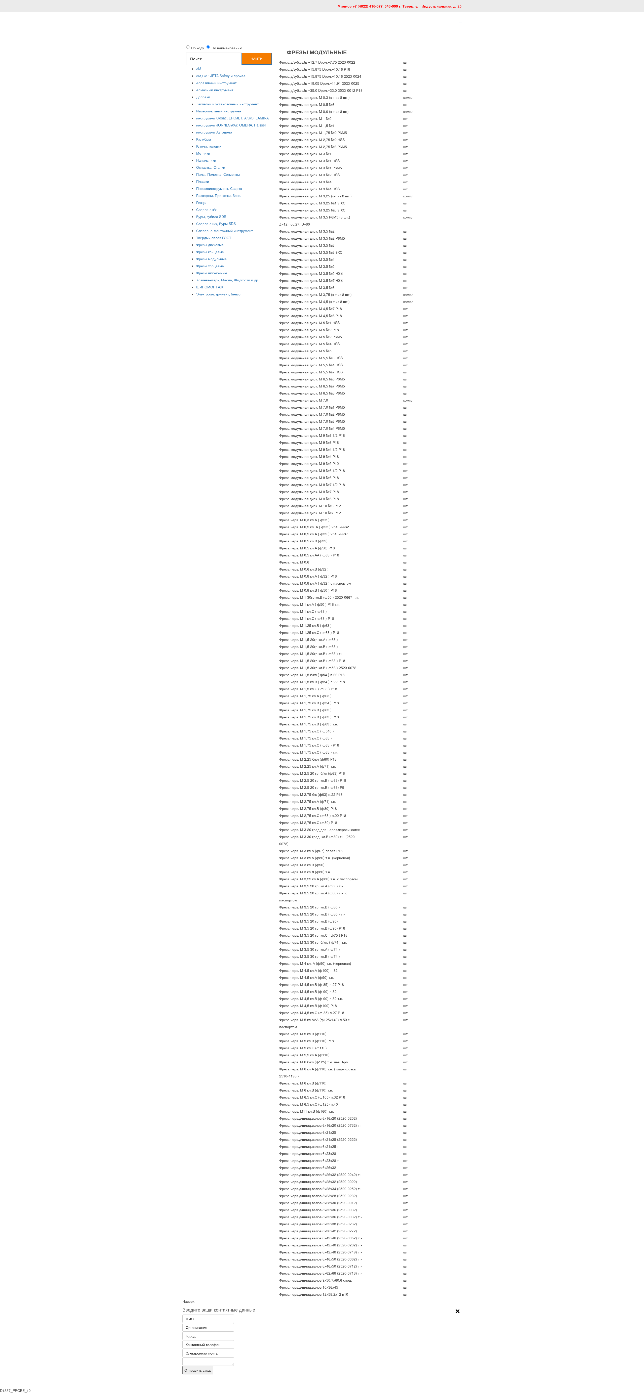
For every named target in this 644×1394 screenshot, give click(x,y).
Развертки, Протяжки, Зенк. (218, 195)
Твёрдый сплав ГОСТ (213, 237)
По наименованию (227, 47)
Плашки (202, 181)
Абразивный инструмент (216, 82)
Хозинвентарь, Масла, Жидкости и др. (227, 279)
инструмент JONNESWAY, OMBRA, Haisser (231, 124)
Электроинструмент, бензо (218, 293)
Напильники (206, 160)
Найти (257, 58)
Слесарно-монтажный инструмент (224, 230)
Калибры (203, 139)
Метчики (203, 153)
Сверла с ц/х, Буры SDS (216, 223)
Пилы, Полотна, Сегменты (218, 174)
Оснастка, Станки (210, 167)
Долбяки (203, 96)
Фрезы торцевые (210, 265)
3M (198, 68)
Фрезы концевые (210, 251)
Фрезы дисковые (210, 244)
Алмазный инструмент (214, 89)
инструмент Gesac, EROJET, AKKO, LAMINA (232, 117)
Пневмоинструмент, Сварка (219, 188)
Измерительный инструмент (219, 110)
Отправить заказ (197, 1370)
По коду (197, 47)
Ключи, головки (208, 146)
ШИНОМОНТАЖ (209, 286)
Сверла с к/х (206, 209)
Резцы (201, 202)
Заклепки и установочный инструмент (227, 103)
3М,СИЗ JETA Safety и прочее (221, 75)
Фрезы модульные (211, 258)
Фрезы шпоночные (211, 272)
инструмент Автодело (214, 132)
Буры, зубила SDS (211, 216)
